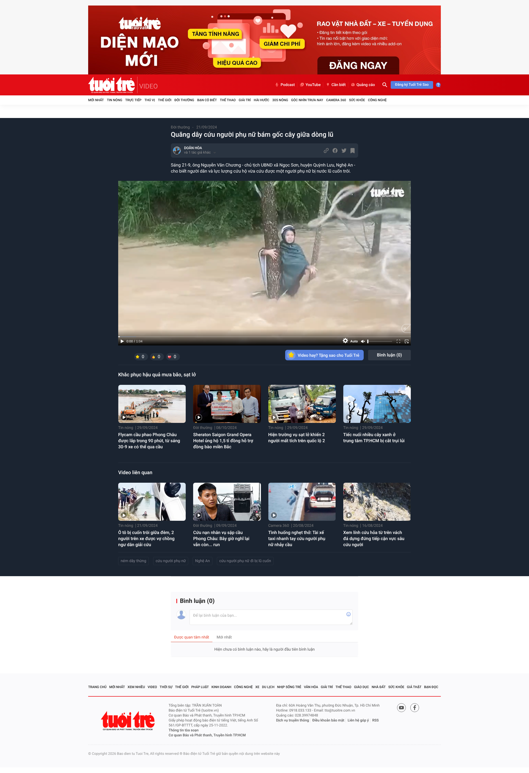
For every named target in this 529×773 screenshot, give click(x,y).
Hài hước (261, 100)
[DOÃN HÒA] (177, 150)
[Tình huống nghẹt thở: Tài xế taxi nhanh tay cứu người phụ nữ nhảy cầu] (302, 502)
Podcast (287, 85)
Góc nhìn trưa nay (307, 100)
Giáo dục (361, 687)
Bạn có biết (207, 100)
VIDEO (148, 86)
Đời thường (184, 100)
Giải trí (245, 100)
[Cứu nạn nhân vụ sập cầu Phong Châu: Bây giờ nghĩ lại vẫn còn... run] (227, 502)
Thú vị (149, 100)
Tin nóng (114, 100)
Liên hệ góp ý (358, 720)
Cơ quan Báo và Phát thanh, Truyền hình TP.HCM (207, 735)
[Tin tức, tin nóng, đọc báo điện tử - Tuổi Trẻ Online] (112, 85)
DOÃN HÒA (193, 148)
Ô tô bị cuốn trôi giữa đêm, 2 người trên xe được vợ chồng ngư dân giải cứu (146, 538)
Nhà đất (379, 687)
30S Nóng (280, 100)
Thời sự (166, 687)
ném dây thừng (133, 561)
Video (152, 687)
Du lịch (268, 687)
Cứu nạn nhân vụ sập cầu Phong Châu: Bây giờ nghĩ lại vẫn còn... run (221, 538)
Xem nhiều (136, 687)
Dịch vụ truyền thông (292, 720)
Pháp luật (200, 687)
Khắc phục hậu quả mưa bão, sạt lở (157, 375)
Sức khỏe (357, 100)
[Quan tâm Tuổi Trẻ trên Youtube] (401, 707)
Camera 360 (336, 100)
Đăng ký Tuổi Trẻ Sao (412, 85)
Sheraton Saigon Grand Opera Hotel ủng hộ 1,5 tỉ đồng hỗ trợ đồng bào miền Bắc (223, 440)
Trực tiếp (133, 100)
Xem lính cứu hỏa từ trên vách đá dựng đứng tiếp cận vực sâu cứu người (373, 538)
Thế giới (164, 100)
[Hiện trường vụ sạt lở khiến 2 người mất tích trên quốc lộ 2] (302, 404)
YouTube (313, 85)
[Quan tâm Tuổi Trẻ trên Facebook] (414, 707)
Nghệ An (202, 561)
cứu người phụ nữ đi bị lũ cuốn (245, 561)
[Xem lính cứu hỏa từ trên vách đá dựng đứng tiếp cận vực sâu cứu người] (377, 502)
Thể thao (228, 100)
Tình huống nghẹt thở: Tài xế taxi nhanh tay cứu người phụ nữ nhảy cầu (296, 538)
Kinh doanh (221, 687)
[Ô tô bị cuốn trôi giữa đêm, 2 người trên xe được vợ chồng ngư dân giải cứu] (152, 502)
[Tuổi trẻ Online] (128, 721)
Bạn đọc (431, 687)
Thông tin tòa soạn (184, 730)
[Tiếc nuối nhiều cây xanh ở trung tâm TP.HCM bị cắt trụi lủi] (377, 404)
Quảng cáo (366, 85)
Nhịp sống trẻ (289, 687)
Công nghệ (377, 100)
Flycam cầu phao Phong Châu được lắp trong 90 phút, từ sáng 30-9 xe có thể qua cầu (149, 440)
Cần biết (338, 85)
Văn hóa (311, 687)
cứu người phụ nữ (171, 561)
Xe (257, 687)
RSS (375, 720)
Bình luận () (389, 355)
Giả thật (414, 687)
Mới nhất (96, 100)
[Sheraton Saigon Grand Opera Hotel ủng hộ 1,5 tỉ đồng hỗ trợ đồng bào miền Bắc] (227, 404)
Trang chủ (97, 687)
